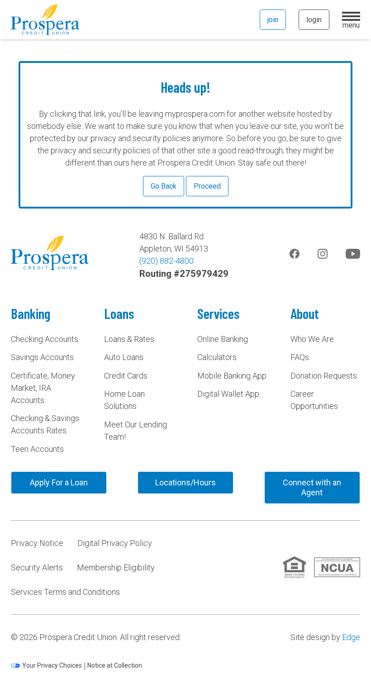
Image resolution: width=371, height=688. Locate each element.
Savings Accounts (42, 357)
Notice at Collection (114, 665)
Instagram (323, 254)
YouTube (353, 254)
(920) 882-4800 (166, 261)
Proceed (207, 186)
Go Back (163, 186)
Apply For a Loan (59, 482)
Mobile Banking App (231, 375)
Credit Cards (125, 375)
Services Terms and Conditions (65, 592)
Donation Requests (323, 375)
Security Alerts (37, 567)
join (272, 19)
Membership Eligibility (116, 567)
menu (351, 24)
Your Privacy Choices (52, 665)
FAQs (299, 357)
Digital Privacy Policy (114, 543)
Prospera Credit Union (45, 20)
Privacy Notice (37, 543)
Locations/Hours (185, 482)
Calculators (217, 357)
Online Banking (222, 339)
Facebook (295, 254)
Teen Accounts (37, 449)
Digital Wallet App (228, 394)
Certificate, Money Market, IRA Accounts (43, 388)
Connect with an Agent (312, 487)
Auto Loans (123, 357)
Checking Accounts (44, 339)
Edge (351, 637)
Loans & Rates (129, 339)
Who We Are (312, 339)
